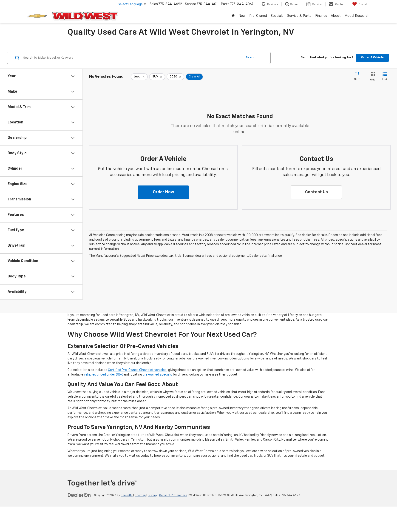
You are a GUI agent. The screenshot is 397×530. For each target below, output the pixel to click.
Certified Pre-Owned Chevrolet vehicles (137, 370)
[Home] (233, 16)
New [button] (242, 15)
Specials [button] (277, 15)
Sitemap (140, 495)
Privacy (152, 495)
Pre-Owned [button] (258, 15)
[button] (163, 192)
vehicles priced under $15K (103, 374)
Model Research (356, 15)
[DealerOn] (79, 495)
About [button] (336, 15)
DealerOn (127, 495)
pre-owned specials (157, 374)
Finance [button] (321, 15)
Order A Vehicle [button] (372, 57)
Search (251, 57)
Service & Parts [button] (299, 15)
